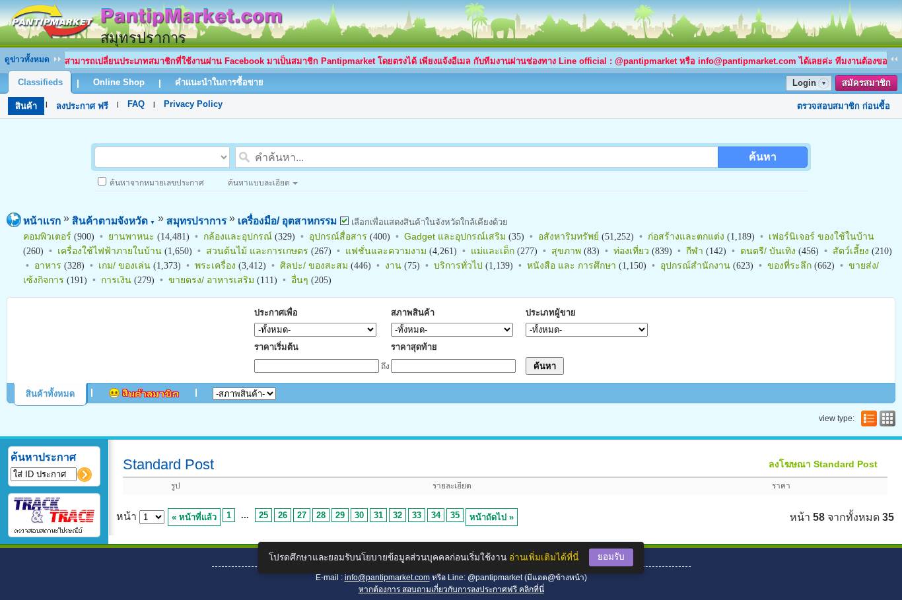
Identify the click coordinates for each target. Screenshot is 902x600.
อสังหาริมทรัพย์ (568, 236)
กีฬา (694, 251)
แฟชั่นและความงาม (386, 251)
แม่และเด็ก (492, 251)
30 (359, 515)
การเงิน (116, 280)
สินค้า (26, 106)
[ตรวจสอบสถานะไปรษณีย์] (54, 531)
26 (282, 515)
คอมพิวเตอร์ (47, 236)
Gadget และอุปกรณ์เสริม (455, 236)
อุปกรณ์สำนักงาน (695, 265)
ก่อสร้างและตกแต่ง (686, 236)
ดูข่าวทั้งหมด (27, 59)
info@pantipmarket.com (387, 577)
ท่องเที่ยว (631, 251)
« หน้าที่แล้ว (194, 517)
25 (263, 515)
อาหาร (47, 265)
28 (321, 515)
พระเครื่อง (215, 265)
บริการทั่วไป (458, 265)
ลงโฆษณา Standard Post (823, 464)
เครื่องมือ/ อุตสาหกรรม (287, 220)
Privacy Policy (193, 104)
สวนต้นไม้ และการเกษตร (257, 251)
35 (455, 515)
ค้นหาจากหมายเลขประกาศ (157, 182)
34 (435, 515)
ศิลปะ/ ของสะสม (314, 265)
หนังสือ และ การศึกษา (571, 265)
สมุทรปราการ (196, 220)
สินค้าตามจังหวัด (113, 220)
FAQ (136, 104)
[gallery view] (886, 418)
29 (340, 515)
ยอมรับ (611, 557)
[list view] (867, 418)
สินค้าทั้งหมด (50, 394)
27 (301, 515)
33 (416, 515)
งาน (393, 265)
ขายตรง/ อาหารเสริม (211, 280)
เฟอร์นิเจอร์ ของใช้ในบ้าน (821, 236)
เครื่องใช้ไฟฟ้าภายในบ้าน (109, 251)
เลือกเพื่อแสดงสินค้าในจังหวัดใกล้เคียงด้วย (428, 222)
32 (397, 515)
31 (378, 515)
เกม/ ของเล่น (124, 265)
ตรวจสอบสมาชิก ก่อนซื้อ (843, 106)
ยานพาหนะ (131, 236)
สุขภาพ (566, 251)
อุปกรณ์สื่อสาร (338, 236)
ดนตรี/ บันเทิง (768, 251)
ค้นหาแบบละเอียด (259, 182)
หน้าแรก (42, 220)
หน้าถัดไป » (491, 517)
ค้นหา (763, 156)
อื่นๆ (299, 280)
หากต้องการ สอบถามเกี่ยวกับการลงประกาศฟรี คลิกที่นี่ (451, 589)
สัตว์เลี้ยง (851, 251)
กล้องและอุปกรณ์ (237, 236)
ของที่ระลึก (789, 265)
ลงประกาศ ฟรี (82, 106)
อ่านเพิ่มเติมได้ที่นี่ (543, 557)
